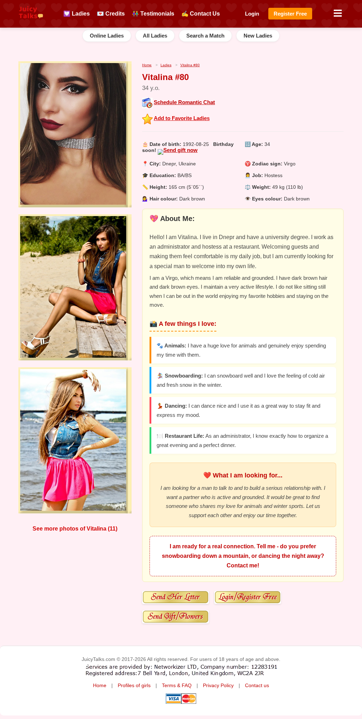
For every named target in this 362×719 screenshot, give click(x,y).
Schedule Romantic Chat (184, 102)
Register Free (290, 14)
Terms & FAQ (177, 685)
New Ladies (258, 36)
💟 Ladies (76, 14)
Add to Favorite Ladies (182, 118)
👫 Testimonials (153, 14)
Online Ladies (107, 36)
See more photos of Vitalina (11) (75, 529)
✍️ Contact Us (200, 14)
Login (252, 14)
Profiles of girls (134, 685)
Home (99, 685)
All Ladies (155, 36)
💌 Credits (111, 14)
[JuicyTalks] (30, 21)
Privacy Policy (218, 685)
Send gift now (180, 150)
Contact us (257, 685)
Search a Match (205, 36)
